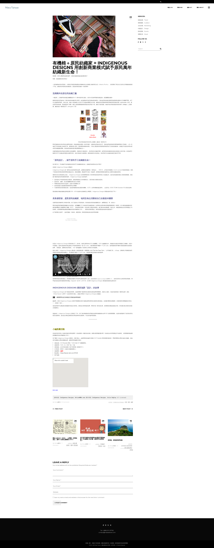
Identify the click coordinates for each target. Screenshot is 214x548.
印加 (126, 402)
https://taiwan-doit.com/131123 (69, 353)
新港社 (68, 445)
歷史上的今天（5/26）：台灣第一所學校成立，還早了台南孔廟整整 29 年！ (65, 438)
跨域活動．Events (143, 31)
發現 (70, 97)
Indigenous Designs (67, 397)
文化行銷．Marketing (144, 25)
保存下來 (126, 100)
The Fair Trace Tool (98, 250)
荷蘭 (71, 445)
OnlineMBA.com (80, 397)
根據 (78, 205)
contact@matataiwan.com (107, 532)
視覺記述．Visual (143, 34)
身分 (104, 446)
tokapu (125, 104)
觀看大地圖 (55, 390)
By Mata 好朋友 (84, 444)
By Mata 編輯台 (57, 402)
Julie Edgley (111, 397)
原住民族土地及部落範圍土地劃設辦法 (126, 446)
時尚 (129, 402)
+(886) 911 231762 (108, 530)
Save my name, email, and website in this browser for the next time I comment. (79, 497)
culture (110, 402)
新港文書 (75, 443)
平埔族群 (102, 444)
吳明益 (131, 449)
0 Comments (65, 402)
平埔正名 (100, 446)
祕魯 (132, 402)
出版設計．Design (143, 28)
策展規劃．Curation (144, 23)
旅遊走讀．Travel (143, 20)
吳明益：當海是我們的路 (115, 440)
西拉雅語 (75, 445)
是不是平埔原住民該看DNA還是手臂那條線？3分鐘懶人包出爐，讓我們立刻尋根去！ (92, 439)
